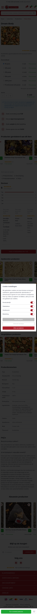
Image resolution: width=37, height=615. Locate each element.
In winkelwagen (17, 611)
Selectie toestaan (18, 323)
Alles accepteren (18, 328)
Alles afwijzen (18, 319)
